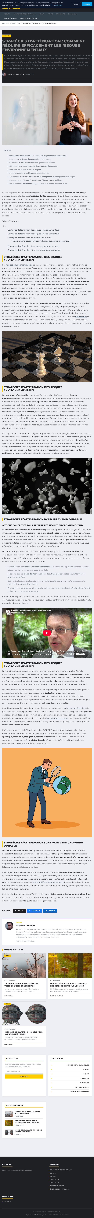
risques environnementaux (19, 265)
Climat (41, 14)
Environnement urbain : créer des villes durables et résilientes (21, 985)
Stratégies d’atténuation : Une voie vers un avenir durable (34, 250)
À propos (29, 1215)
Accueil (7, 14)
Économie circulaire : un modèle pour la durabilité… (28, 1131)
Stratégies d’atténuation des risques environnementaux (33, 230)
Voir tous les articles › (25, 941)
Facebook (36, 910)
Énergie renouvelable (29, 18)
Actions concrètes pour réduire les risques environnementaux (41, 241)
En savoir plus (56, 5)
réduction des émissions (75, 708)
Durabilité (60, 14)
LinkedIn (51, 910)
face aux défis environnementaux (48, 882)
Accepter (87, 4)
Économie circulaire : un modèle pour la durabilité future (23, 1033)
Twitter (20, 910)
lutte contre (81, 316)
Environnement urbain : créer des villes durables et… (27, 1112)
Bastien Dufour (25, 926)
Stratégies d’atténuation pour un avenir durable (29, 238)
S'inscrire (24, 1076)
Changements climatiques (24, 14)
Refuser (76, 4)
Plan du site (64, 1215)
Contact (7, 1202)
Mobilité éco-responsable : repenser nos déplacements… (27, 1122)
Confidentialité (53, 1215)
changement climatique (56, 718)
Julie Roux (8, 996)
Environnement (10, 18)
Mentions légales (40, 1215)
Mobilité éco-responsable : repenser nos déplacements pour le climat (68, 985)
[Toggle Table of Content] (4, 227)
